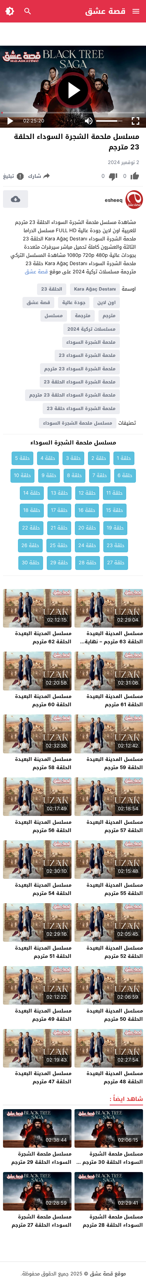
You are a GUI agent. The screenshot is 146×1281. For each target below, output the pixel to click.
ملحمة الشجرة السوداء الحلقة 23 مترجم (72, 395)
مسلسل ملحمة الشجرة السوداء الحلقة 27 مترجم (42, 1221)
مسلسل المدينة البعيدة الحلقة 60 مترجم (43, 700)
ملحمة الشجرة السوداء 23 (87, 355)
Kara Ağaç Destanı (95, 289)
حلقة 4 (47, 458)
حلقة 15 (114, 510)
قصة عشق (105, 11)
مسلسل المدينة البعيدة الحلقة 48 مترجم (114, 1077)
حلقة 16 (86, 510)
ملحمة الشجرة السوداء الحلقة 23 (80, 382)
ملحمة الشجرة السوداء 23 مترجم (80, 369)
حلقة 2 (98, 458)
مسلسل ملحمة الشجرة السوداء (77, 423)
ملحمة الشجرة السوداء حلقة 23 (81, 408)
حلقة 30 (31, 562)
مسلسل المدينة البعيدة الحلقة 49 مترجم (43, 1015)
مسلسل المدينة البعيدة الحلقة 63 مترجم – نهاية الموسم (114, 642)
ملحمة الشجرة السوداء (91, 342)
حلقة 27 (116, 562)
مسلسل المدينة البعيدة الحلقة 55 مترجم (114, 889)
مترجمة (83, 316)
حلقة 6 (125, 475)
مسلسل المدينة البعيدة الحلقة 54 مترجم (43, 889)
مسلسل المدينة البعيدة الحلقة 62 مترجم (43, 637)
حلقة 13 (59, 493)
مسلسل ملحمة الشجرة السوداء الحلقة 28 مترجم (113, 1221)
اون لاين (106, 302)
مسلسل (54, 316)
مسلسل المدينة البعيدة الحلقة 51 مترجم (43, 952)
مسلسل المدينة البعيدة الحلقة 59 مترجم (114, 763)
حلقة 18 (31, 510)
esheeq (113, 200)
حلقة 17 (59, 510)
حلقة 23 (116, 545)
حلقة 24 (87, 545)
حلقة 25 (59, 545)
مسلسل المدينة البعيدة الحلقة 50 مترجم (114, 1015)
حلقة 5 (22, 458)
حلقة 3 (73, 458)
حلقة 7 (99, 475)
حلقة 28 (88, 562)
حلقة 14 (31, 493)
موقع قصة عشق (108, 1273)
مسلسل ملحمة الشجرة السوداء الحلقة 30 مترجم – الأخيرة (110, 1162)
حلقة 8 (74, 475)
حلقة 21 (59, 527)
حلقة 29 (59, 562)
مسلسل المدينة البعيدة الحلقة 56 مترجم (43, 826)
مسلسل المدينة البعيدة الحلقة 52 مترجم (114, 952)
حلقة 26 (30, 545)
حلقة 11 (114, 493)
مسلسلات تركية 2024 (91, 329)
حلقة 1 (124, 458)
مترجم (109, 316)
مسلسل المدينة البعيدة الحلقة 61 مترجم (114, 700)
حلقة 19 (115, 527)
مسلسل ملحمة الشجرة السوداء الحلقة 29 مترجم (41, 1158)
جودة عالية (73, 302)
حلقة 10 (22, 475)
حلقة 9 (49, 475)
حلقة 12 (87, 493)
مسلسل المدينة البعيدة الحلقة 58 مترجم (43, 763)
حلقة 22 (31, 527)
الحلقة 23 (51, 289)
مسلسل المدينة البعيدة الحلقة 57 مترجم (114, 826)
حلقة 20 (87, 527)
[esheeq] (134, 207)
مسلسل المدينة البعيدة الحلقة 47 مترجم (43, 1077)
